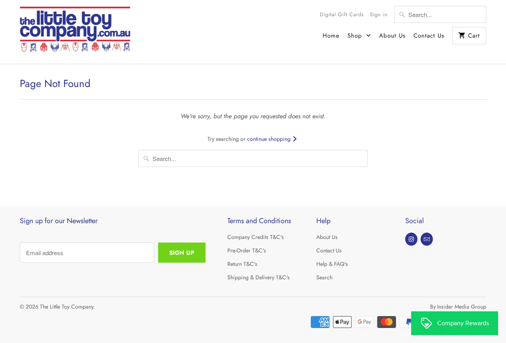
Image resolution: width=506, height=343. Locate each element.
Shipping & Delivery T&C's (258, 277)
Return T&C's (242, 264)
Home (331, 35)
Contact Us (428, 35)
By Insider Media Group (458, 307)
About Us (392, 35)
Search (324, 277)
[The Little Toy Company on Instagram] (411, 239)
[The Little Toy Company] (75, 32)
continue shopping (269, 139)
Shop (355, 35)
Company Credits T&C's (255, 237)
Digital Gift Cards (342, 14)
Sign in (379, 14)
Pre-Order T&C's (246, 250)
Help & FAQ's (332, 264)
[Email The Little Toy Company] (427, 239)
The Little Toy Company (66, 307)
